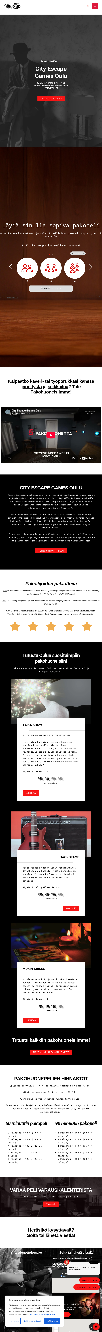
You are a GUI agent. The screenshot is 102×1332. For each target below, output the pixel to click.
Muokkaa (15, 1321)
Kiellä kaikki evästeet (32, 1321)
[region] (34, 1311)
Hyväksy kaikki (52, 1321)
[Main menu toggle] (95, 6)
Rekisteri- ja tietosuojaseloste (42, 1314)
